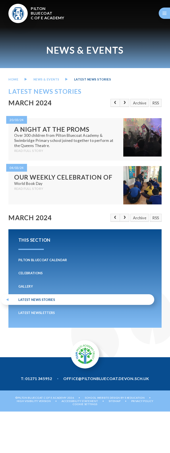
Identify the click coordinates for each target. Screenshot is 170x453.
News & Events (46, 79)
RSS (155, 103)
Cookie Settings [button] (85, 404)
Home (13, 79)
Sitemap (115, 401)
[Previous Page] (115, 103)
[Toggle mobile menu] (164, 13)
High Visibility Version (34, 401)
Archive (139, 103)
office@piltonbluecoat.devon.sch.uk (106, 378)
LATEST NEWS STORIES (92, 79)
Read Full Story (28, 151)
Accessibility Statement (80, 401)
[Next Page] (124, 103)
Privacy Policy (142, 401)
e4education (135, 397)
